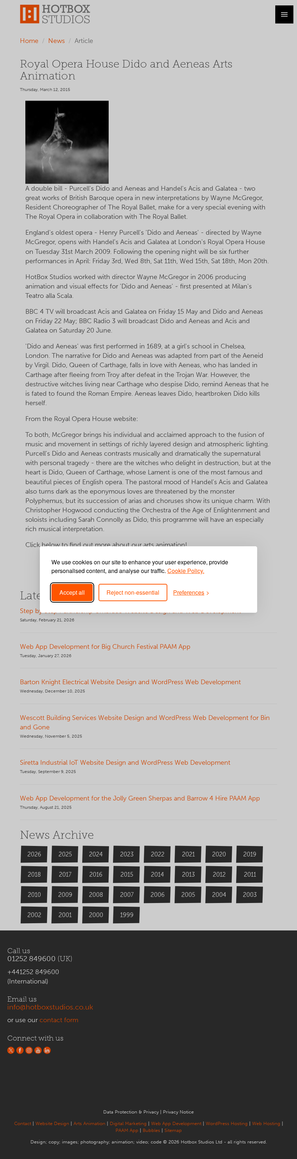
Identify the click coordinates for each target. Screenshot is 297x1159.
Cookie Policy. (185, 571)
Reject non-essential (132, 592)
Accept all (72, 592)
